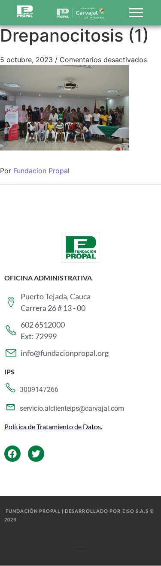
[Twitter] (36, 454)
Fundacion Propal (41, 170)
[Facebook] (12, 454)
